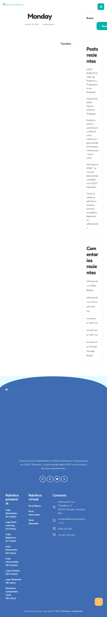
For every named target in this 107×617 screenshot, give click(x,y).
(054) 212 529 (65, 529)
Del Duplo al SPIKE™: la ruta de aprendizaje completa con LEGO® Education (92, 175)
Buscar (90, 18)
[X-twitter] (64, 479)
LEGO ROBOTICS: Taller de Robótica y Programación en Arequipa (92, 80)
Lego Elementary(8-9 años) (12, 549)
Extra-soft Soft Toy (92, 306)
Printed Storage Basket (92, 351)
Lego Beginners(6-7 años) (11, 537)
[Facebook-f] (50, 479)
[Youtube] (57, 479)
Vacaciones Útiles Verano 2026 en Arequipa (92, 106)
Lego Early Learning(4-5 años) (11, 525)
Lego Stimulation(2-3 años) (11, 513)
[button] (99, 602)
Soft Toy (93, 323)
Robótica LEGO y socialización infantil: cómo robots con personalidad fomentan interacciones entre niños (93, 139)
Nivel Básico (35, 505)
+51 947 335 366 (66, 535)
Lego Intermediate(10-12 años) (12, 561)
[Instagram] (43, 479)
